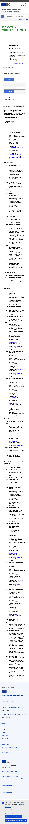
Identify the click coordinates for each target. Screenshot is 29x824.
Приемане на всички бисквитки (13, 816)
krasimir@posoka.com (14, 397)
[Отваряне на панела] (3, 34)
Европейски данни (6, 744)
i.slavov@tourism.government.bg (16, 63)
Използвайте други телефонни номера (10, 773)
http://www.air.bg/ (20, 346)
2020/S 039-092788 (15, 283)
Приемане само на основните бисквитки (16, 820)
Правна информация (6, 721)
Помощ (3, 704)
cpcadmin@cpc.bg (13, 441)
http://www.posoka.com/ (14, 403)
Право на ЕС (4, 742)
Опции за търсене (23, 19)
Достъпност (4, 726)
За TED (3, 732)
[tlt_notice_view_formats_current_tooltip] (23, 106)
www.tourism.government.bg (15, 154)
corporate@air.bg (21, 369)
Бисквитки (4, 723)
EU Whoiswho (5, 749)
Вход (21, 5)
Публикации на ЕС (6, 752)
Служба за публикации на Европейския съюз (12, 695)
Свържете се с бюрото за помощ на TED (11, 707)
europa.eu (13, 765)
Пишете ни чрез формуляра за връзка (10, 776)
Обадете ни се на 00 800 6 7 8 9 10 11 (10, 771)
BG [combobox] (5, 76)
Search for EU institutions (7, 785)
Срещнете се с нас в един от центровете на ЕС (12, 778)
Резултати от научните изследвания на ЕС (11, 747)
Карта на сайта (5, 735)
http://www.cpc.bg (20, 445)
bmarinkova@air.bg (13, 342)
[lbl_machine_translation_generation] (17, 97)
